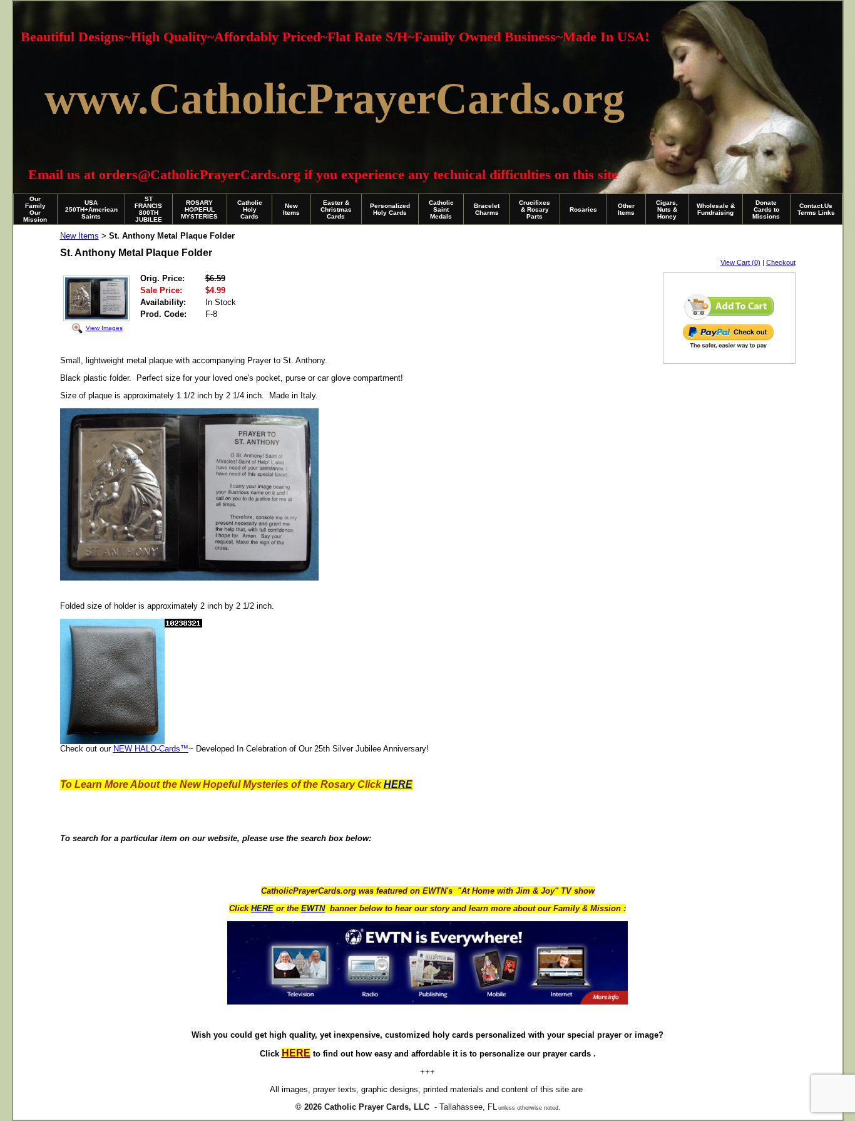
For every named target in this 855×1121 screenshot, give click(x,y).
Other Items (626, 209)
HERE (262, 908)
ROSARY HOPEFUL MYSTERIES (199, 209)
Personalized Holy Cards (390, 209)
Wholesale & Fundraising (716, 209)
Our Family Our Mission (35, 209)
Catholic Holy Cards (249, 209)
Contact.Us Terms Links (816, 209)
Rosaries (583, 209)
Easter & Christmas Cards (336, 209)
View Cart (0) (740, 262)
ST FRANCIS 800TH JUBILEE (148, 209)
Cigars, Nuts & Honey (667, 209)
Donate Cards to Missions (766, 209)
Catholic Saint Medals (441, 209)
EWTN (313, 908)
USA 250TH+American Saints (91, 209)
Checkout (781, 262)
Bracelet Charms (486, 209)
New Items (291, 209)
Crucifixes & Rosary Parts (534, 209)
